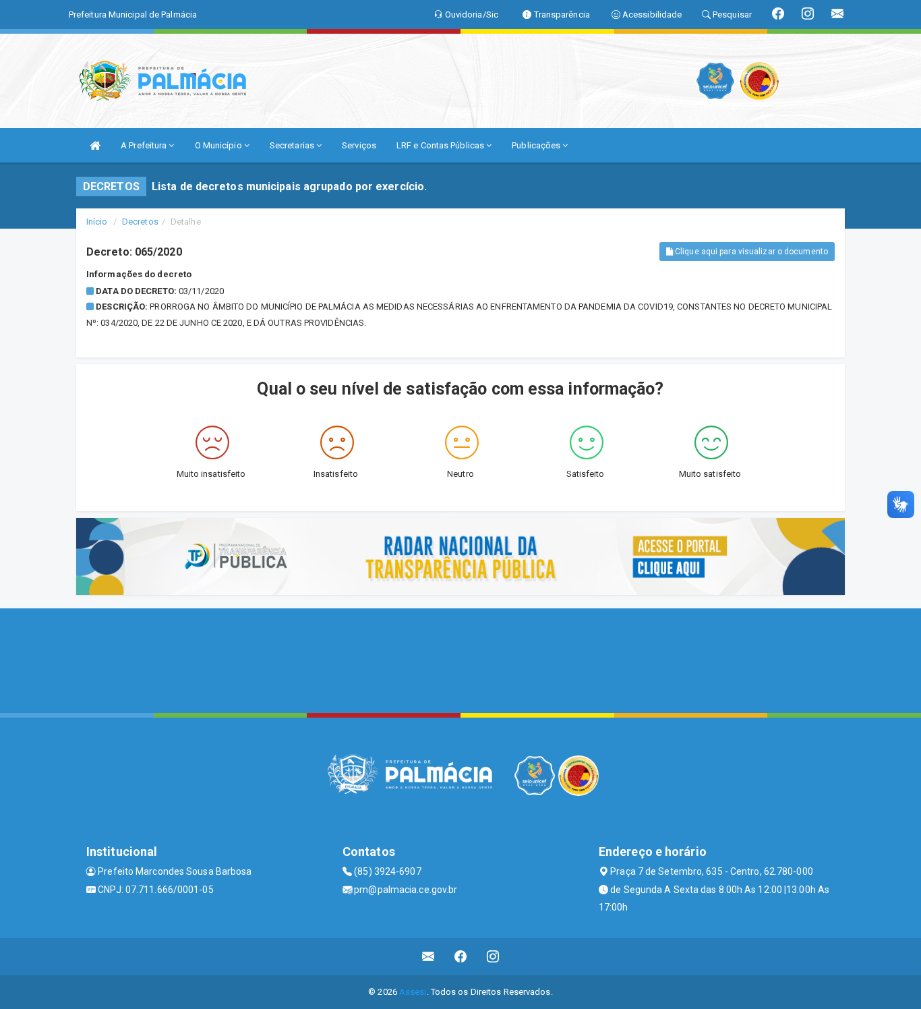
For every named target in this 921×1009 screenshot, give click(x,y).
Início (97, 222)
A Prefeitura (145, 145)
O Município (219, 145)
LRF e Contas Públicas (441, 145)
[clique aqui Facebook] (461, 957)
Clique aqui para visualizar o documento (750, 251)
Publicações (537, 145)
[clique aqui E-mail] (428, 957)
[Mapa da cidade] (460, 659)
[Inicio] (95, 145)
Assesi (413, 992)
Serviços (359, 145)
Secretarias (293, 145)
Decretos (140, 222)
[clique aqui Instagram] (493, 957)
